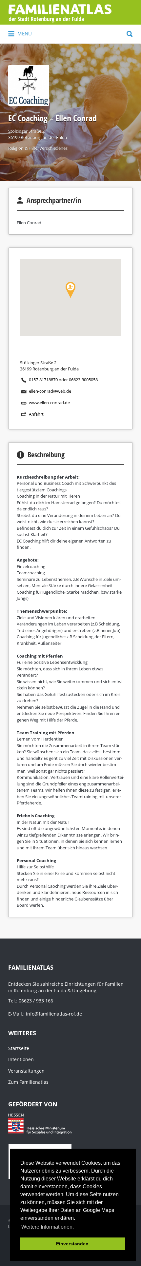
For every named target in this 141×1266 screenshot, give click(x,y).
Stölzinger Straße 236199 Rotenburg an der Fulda (37, 134)
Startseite (18, 1048)
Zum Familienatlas (28, 1082)
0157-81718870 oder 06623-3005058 (63, 380)
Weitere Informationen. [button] (47, 1227)
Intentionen (21, 1059)
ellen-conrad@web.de (50, 391)
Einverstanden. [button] (73, 1243)
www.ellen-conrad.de (49, 403)
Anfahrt (36, 414)
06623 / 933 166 (36, 1001)
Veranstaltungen (26, 1071)
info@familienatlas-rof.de (54, 1014)
